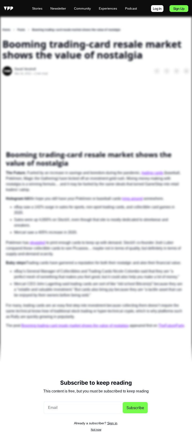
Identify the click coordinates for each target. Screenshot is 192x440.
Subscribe (135, 407)
